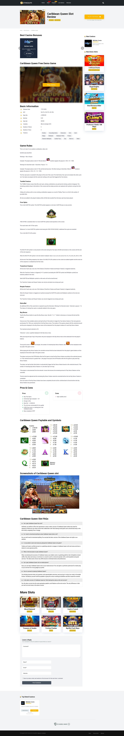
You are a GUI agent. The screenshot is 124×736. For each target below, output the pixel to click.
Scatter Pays (58, 138)
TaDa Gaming (57, 20)
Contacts (44, 733)
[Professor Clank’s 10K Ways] (94, 122)
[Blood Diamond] (29, 607)
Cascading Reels (53, 133)
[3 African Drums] (94, 65)
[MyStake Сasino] (88, 46)
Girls (70, 133)
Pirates (69, 136)
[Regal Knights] (94, 84)
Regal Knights (94, 87)
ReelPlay (94, 128)
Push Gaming (72, 630)
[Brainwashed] (51, 607)
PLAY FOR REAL (93, 17)
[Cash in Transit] (72, 607)
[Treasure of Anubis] (29, 626)
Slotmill (51, 630)
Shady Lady (51, 611)
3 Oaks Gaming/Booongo (94, 70)
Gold (75, 133)
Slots (48, 2)
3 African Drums (94, 68)
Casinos (54, 2)
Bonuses (69, 2)
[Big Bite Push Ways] (72, 626)
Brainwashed (51, 609)
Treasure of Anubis (29, 628)
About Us (39, 733)
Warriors (71, 138)
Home (43, 2)
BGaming (29, 630)
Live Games (61, 2)
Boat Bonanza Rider (94, 106)
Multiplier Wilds (60, 136)
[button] (77, 491)
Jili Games (51, 20)
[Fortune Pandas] (51, 626)
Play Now (34, 710)
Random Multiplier (46, 138)
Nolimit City (29, 611)
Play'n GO (94, 107)
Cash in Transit (73, 609)
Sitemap (102, 733)
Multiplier (51, 136)
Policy (90, 733)
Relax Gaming (72, 611)
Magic (43, 136)
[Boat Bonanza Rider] (94, 103)
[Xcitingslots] (26, 2)
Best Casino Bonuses (31, 35)
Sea (65, 138)
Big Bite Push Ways (72, 628)
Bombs (44, 133)
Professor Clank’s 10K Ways (94, 126)
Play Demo (51, 85)
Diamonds (63, 133)
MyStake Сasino (28, 46)
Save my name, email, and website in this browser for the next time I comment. (43, 678)
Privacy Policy (96, 733)
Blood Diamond (29, 609)
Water (78, 138)
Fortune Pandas (51, 628)
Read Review (25, 710)
